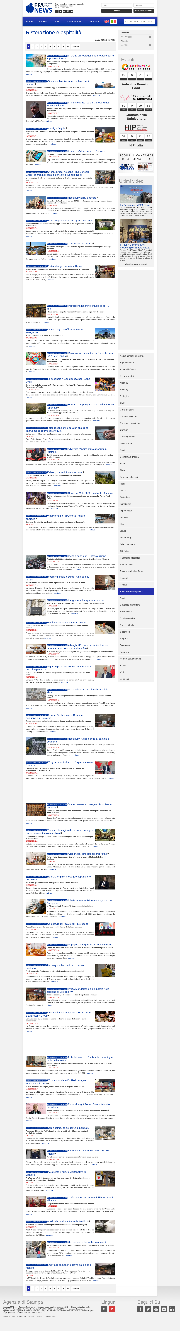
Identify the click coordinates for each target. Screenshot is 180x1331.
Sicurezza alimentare (130, 605)
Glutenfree (125, 497)
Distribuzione (126, 443)
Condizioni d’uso (50, 1316)
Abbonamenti (74, 21)
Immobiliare (125, 504)
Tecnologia (125, 645)
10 (68, 46)
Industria (124, 517)
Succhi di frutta (127, 625)
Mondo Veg (125, 538)
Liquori (123, 531)
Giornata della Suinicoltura (136, 116)
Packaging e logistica (130, 558)
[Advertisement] (70, 292)
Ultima (75, 46)
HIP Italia (136, 145)
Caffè (122, 403)
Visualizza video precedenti (136, 264)
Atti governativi (127, 376)
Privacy (39, 1316)
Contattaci (94, 21)
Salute (123, 598)
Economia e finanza (129, 457)
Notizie (43, 21)
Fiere (122, 470)
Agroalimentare (127, 363)
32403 (40, 1313)
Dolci (122, 450)
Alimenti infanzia (128, 369)
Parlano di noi (126, 564)
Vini (122, 672)
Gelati (123, 490)
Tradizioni (124, 652)
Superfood (125, 632)
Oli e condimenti (127, 544)
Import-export (126, 511)
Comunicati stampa (129, 416)
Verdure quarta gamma (130, 659)
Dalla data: (125, 33)
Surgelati (124, 638)
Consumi (124, 430)
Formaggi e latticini (129, 477)
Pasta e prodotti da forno (131, 571)
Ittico (122, 524)
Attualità (124, 383)
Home (29, 21)
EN (104, 1309)
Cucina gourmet (127, 437)
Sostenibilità (126, 612)
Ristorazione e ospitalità (131, 591)
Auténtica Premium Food (136, 86)
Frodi (122, 484)
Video (57, 21)
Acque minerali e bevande (132, 356)
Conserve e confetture (130, 423)
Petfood (123, 585)
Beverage (124, 389)
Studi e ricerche (127, 618)
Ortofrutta (124, 551)
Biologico (124, 396)
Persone (124, 578)
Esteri (122, 463)
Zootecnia (124, 679)
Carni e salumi (127, 410)
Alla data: (124, 41)
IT (112, 1309)
